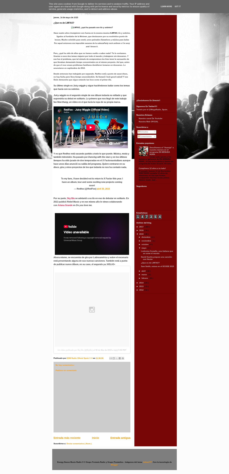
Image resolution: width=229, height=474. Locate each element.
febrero (145, 278)
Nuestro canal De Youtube (150, 118)
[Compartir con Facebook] (119, 358)
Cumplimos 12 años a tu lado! (152, 168)
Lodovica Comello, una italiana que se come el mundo (157, 252)
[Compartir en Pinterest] (123, 358)
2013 (141, 286)
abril (144, 271)
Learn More (166, 6)
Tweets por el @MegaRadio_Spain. (152, 109)
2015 (141, 234)
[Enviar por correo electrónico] (110, 358)
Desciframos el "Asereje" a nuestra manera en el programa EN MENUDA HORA (162, 150)
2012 (141, 290)
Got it (178, 6)
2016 (141, 230)
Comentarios (146, 136)
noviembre (147, 241)
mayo (144, 248)
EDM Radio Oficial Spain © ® (80, 358)
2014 (141, 283)
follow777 (147, 462)
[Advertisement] (155, 56)
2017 (141, 227)
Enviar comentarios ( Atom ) (79, 443)
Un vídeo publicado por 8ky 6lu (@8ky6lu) (75, 350)
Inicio (95, 437)
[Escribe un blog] (113, 358)
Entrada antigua (120, 437)
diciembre (146, 237)
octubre (145, 244)
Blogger (114, 465)
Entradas (144, 132)
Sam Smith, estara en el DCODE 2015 (157, 266)
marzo (144, 274)
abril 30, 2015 (103, 189)
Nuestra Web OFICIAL (148, 122)
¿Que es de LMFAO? (150, 263)
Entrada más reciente (67, 437)
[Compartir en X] (116, 358)
